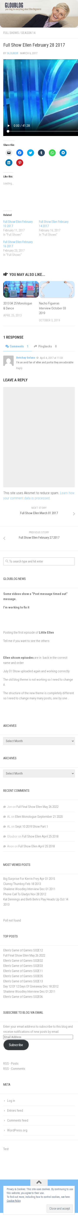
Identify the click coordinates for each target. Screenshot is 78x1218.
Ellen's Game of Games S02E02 (23, 961)
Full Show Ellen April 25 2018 (40, 836)
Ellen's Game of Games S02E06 (23, 997)
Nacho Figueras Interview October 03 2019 (52, 308)
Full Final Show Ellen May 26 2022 (37, 807)
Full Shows (11, 33)
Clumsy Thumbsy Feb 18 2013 (22, 884)
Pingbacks (47, 346)
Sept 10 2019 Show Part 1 (31, 826)
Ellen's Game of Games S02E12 (23, 950)
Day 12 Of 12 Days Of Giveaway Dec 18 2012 (30, 986)
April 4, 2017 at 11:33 (51, 357)
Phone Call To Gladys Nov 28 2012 (24, 894)
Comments (19, 346)
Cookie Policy (14, 1200)
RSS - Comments (14, 1069)
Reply (19, 368)
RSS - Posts (10, 1063)
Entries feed (15, 1111)
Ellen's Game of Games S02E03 (23, 966)
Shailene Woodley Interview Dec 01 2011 (29, 889)
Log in (11, 1101)
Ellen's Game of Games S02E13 (23, 981)
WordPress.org (17, 1130)
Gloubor (12, 53)
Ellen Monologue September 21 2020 (39, 817)
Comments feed (17, 1120)
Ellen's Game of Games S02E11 (23, 971)
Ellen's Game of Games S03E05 (23, 976)
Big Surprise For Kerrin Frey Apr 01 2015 (29, 879)
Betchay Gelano (25, 357)
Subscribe (16, 1045)
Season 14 (28, 33)
